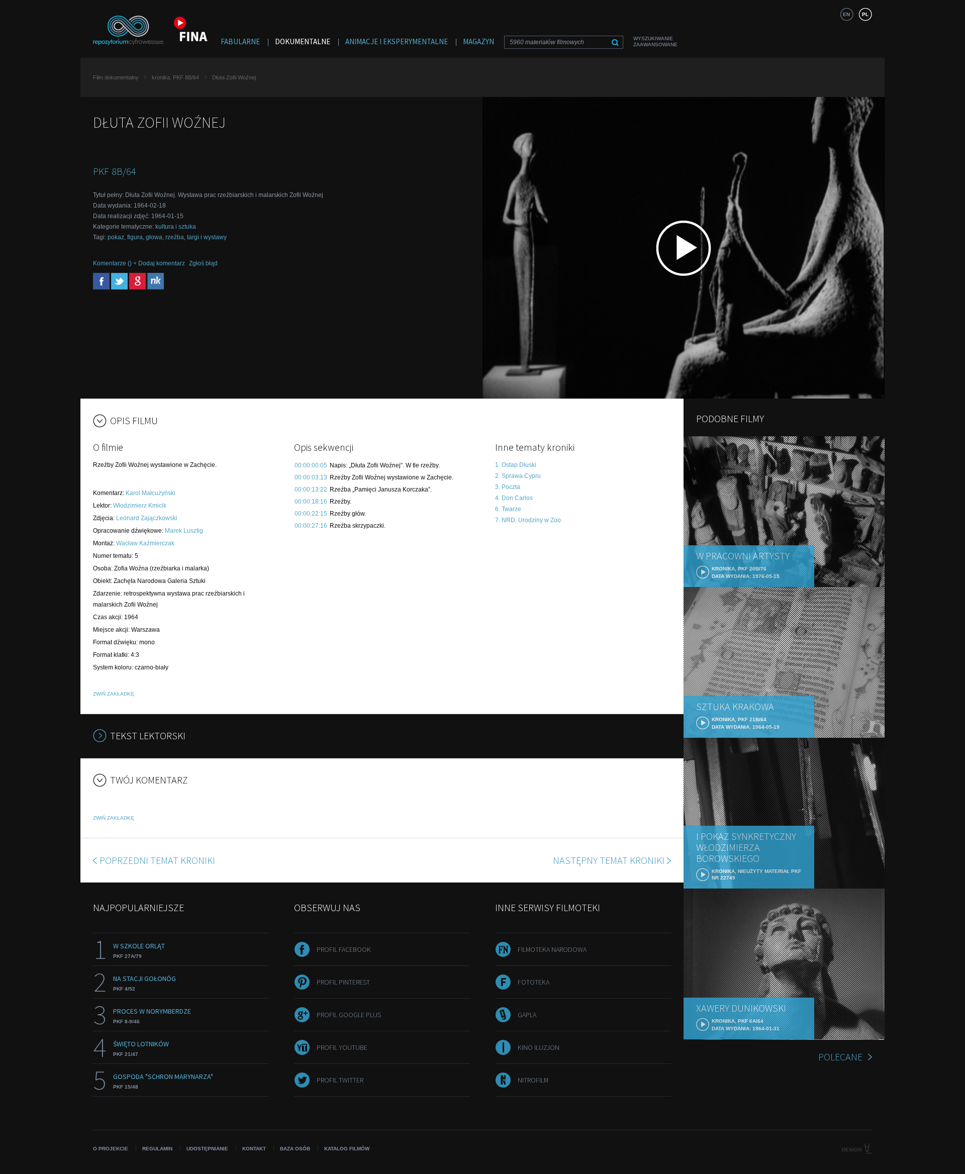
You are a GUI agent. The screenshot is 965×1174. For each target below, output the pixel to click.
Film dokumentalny (116, 77)
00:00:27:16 (311, 525)
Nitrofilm (533, 1080)
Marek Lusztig (184, 530)
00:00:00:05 (311, 465)
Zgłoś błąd (203, 263)
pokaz (116, 237)
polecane (840, 1056)
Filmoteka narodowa (552, 949)
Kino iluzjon (538, 1047)
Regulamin (157, 1148)
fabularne (240, 41)
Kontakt (254, 1148)
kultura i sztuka (175, 226)
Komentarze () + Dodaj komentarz (139, 263)
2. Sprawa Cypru (518, 475)
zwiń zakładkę (113, 694)
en (846, 14)
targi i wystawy (207, 237)
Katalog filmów (346, 1148)
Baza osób (295, 1148)
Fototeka (533, 982)
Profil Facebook (344, 949)
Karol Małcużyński (150, 493)
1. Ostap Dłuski (515, 464)
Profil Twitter (340, 1080)
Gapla (527, 1014)
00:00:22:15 (311, 513)
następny (608, 860)
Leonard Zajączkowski (146, 518)
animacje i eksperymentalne (396, 41)
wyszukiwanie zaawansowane (655, 41)
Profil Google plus (349, 1014)
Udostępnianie (207, 1148)
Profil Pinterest (343, 982)
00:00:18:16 (311, 501)
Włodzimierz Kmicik (139, 505)
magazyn (478, 41)
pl (865, 14)
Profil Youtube (342, 1047)
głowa (154, 237)
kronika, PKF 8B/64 (175, 77)
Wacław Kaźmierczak (145, 543)
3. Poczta (507, 487)
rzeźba (174, 237)
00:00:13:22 (311, 489)
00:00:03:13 (311, 477)
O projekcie (110, 1148)
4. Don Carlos (514, 498)
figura (135, 237)
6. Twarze (508, 509)
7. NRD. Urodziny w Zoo (528, 520)
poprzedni (157, 860)
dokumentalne (302, 41)
